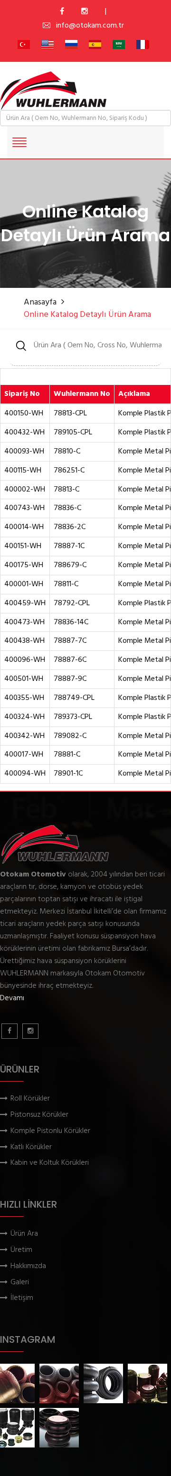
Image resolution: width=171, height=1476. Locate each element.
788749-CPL (74, 698)
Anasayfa (40, 302)
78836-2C (70, 527)
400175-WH (23, 565)
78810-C (67, 451)
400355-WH (24, 698)
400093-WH (24, 451)
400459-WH (25, 603)
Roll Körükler (30, 1098)
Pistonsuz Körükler (39, 1115)
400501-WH (23, 679)
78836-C (67, 508)
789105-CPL (73, 432)
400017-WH (23, 754)
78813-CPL (70, 413)
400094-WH (25, 773)
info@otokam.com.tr (90, 26)
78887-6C (70, 660)
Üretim (21, 1250)
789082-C (70, 736)
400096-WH (24, 660)
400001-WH (23, 584)
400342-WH (24, 736)
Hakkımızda (28, 1266)
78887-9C (70, 679)
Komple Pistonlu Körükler (50, 1131)
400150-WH (23, 413)
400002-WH (24, 489)
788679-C (70, 565)
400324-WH (24, 717)
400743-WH (24, 508)
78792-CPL (72, 603)
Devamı (12, 998)
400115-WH (22, 470)
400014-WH (24, 527)
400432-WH (24, 432)
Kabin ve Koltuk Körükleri (49, 1163)
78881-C (67, 754)
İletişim (21, 1298)
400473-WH (24, 622)
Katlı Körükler (31, 1147)
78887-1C (69, 546)
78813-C (66, 489)
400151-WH (22, 546)
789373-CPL (73, 717)
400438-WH (24, 641)
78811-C (66, 584)
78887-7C (70, 641)
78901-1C (68, 773)
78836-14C (71, 622)
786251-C (69, 470)
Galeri (19, 1282)
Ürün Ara (24, 1234)
